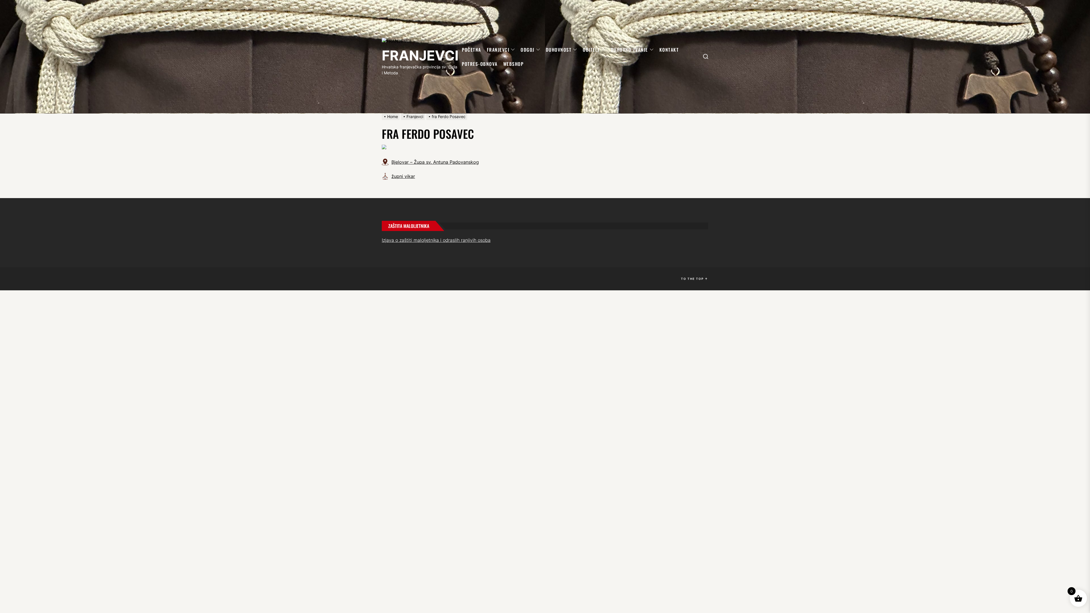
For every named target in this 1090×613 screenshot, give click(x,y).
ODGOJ (527, 50)
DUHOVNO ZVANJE (629, 50)
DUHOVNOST (559, 50)
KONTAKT (669, 50)
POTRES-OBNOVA (480, 64)
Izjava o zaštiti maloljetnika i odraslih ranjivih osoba (436, 240)
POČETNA (471, 50)
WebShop (513, 64)
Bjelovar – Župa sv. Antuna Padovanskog (435, 162)
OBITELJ (591, 50)
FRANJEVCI (420, 55)
